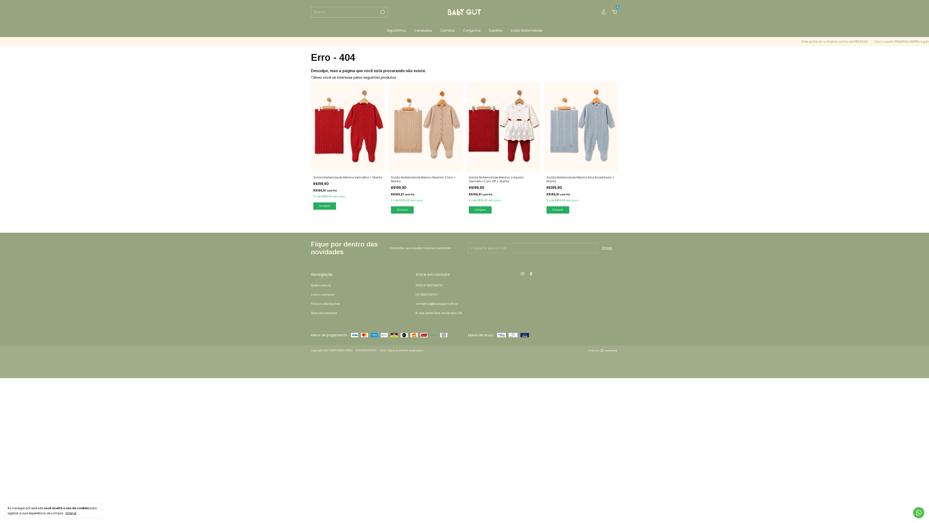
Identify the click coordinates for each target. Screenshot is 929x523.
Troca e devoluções (325, 304)
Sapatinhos (396, 30)
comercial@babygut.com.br (437, 304)
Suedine (495, 30)
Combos (447, 30)
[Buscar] (382, 12)
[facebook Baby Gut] (531, 274)
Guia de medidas (324, 313)
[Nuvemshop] (603, 351)
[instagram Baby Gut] (522, 274)
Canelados (423, 30)
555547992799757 (429, 285)
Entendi (71, 513)
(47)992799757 (427, 294)
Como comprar (322, 294)
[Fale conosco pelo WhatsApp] (918, 512)
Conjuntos (471, 30)
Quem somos (321, 285)
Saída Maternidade (526, 30)
